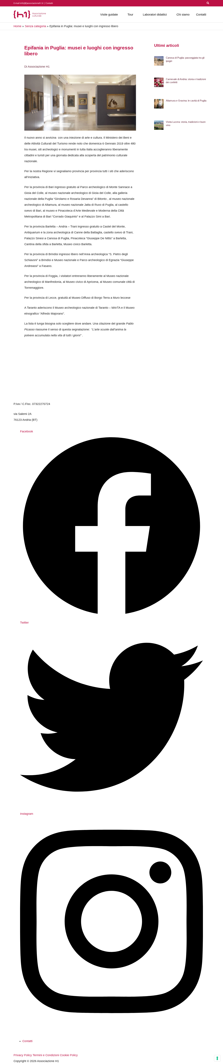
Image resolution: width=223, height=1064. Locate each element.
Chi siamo (183, 14)
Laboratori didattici (155, 14)
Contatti (49, 3)
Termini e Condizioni (46, 1055)
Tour (130, 14)
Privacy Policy (23, 1055)
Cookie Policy (69, 1055)
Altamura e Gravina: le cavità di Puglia (186, 100)
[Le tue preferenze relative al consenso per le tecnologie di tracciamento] (217, 1058)
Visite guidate (109, 14)
